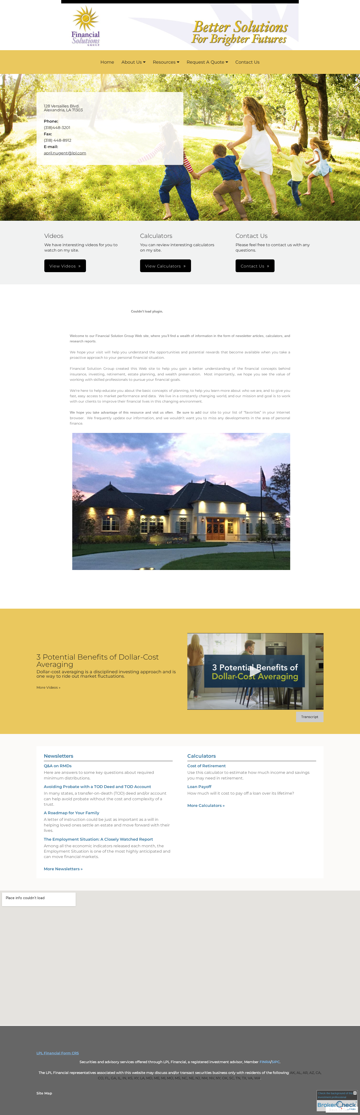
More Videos (48, 687)
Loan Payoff (199, 786)
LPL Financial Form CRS (57, 1053)
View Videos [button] (62, 266)
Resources (164, 62)
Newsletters (58, 756)
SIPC (276, 1062)
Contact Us (247, 62)
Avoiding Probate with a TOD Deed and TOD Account (97, 786)
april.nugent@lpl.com (65, 153)
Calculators (201, 756)
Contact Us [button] (252, 266)
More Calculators (206, 805)
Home (107, 62)
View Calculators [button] (163, 266)
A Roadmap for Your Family (71, 813)
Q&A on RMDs (58, 766)
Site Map (44, 1093)
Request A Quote (205, 62)
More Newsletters (63, 869)
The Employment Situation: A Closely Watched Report (98, 839)
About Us (131, 62)
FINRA (265, 1062)
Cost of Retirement (206, 766)
